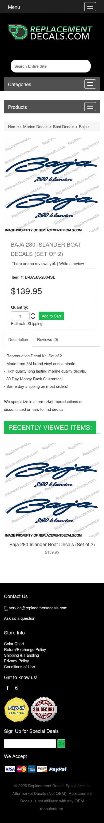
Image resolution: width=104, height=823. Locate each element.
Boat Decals (63, 126)
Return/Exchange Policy (25, 649)
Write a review (71, 263)
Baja (83, 126)
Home (13, 126)
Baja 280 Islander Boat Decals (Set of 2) (52, 544)
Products (17, 106)
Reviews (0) (47, 339)
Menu (14, 6)
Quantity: (19, 307)
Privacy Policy (16, 660)
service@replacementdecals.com (38, 607)
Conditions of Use (19, 666)
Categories (19, 84)
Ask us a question (19, 618)
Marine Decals (36, 126)
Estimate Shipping (26, 323)
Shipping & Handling (21, 655)
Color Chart (14, 643)
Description (18, 339)
